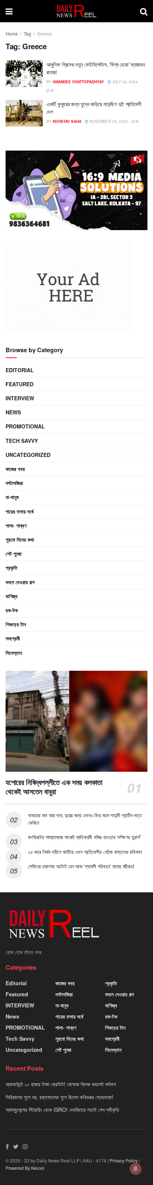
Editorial (20, 370)
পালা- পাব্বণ (16, 525)
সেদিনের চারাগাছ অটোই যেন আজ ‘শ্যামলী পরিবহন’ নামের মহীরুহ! (81, 866)
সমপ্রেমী (13, 638)
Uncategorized (28, 454)
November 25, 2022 (108, 121)
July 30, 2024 (124, 81)
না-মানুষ (12, 497)
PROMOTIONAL (25, 426)
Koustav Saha (67, 121)
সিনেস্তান (14, 652)
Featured (19, 384)
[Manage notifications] (135, 1169)
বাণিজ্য (11, 596)
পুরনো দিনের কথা (20, 539)
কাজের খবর (15, 468)
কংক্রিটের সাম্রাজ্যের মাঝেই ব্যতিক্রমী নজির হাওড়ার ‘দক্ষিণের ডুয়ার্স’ (84, 837)
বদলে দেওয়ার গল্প (20, 582)
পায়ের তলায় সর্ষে (19, 511)
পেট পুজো (14, 553)
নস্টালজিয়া (14, 483)
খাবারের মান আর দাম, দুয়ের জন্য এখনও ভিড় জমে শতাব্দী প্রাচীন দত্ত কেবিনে (85, 818)
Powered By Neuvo (25, 1168)
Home (12, 33)
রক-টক (12, 610)
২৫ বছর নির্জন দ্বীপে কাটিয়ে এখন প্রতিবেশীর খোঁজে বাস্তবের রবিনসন (85, 851)
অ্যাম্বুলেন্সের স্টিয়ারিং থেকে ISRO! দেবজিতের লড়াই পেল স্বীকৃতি (62, 1109)
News (13, 412)
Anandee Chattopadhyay (78, 81)
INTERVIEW (20, 398)
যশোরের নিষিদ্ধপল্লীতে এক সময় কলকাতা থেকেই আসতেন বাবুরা (54, 787)
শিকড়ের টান (16, 624)
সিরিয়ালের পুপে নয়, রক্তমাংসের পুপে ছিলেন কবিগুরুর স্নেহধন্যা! (59, 1097)
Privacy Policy (124, 1160)
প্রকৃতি (11, 567)
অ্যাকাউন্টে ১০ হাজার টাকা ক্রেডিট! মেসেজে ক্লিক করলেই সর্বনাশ (61, 1084)
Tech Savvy (22, 440)
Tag (27, 33)
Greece (44, 33)
